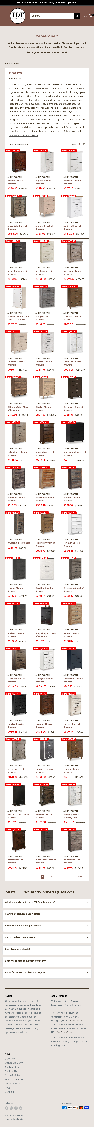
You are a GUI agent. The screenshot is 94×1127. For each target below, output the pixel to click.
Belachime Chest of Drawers (17, 273)
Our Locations (12, 1067)
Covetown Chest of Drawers (73, 409)
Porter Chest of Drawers (15, 861)
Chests (16, 63)
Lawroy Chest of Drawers (71, 725)
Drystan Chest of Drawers (72, 499)
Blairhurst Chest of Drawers (72, 273)
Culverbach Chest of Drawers (17, 454)
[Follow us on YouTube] (20, 1108)
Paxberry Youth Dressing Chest (71, 816)
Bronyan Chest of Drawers (44, 318)
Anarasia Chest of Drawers (72, 182)
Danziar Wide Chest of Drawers (74, 454)
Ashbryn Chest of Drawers (72, 227)
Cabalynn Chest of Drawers (72, 318)
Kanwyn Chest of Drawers (44, 680)
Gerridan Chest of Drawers (44, 590)
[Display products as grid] (80, 144)
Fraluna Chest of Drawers (15, 590)
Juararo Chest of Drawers (16, 680)
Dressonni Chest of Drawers (45, 499)
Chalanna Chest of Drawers (72, 363)
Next (80, 876)
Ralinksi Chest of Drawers (71, 861)
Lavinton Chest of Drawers (44, 725)
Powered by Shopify (14, 1119)
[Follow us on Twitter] (11, 1108)
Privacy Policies (13, 1083)
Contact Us (11, 1071)
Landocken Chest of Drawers (73, 680)
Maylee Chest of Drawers (43, 816)
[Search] (77, 16)
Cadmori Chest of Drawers (16, 363)
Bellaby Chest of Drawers (43, 273)
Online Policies (12, 1075)
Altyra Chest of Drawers (43, 182)
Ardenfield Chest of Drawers (17, 227)
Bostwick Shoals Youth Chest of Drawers (18, 318)
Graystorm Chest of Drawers (73, 590)
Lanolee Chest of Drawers (15, 725)
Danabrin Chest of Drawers (44, 454)
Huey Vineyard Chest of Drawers (46, 635)
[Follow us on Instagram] (16, 1108)
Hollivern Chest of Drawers (16, 635)
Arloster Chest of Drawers (44, 227)
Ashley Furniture (14, 177)
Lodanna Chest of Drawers (44, 771)
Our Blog (9, 1091)
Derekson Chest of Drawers (16, 499)
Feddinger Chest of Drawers (45, 544)
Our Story (10, 1058)
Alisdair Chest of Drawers (15, 182)
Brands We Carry (14, 1062)
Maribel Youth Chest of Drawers (18, 816)
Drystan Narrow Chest (18, 542)
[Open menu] (6, 16)
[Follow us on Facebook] (6, 1108)
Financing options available (23, 135)
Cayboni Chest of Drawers (44, 363)
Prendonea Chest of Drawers (45, 861)
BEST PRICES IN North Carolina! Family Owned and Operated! (47, 2)
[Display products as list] (84, 144)
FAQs (7, 1087)
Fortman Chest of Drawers (72, 544)
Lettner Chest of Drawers (15, 771)
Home (7, 63)
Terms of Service (14, 1079)
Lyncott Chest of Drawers (71, 771)
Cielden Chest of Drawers (43, 409)
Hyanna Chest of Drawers (71, 635)
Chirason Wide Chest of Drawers (18, 409)
